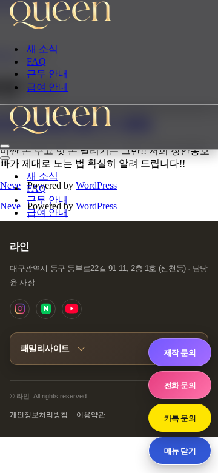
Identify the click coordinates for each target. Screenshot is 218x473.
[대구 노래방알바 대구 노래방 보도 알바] (60, 27)
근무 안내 (47, 74)
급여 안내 (47, 87)
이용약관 (90, 415)
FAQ (36, 61)
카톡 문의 (180, 418)
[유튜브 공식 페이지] (72, 309)
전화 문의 (180, 385)
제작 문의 (180, 352)
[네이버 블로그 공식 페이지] (46, 309)
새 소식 (42, 49)
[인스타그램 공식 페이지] (20, 309)
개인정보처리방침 (39, 415)
